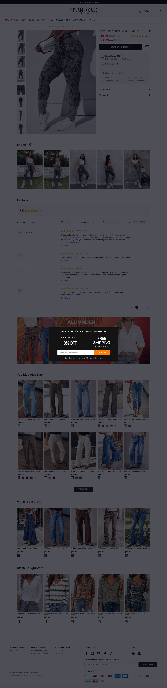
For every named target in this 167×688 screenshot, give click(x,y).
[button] (115, 330)
